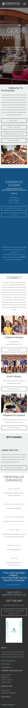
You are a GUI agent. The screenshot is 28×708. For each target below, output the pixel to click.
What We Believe (8, 661)
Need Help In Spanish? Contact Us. (14, 593)
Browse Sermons (14, 467)
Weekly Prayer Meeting (14, 504)
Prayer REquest (8, 705)
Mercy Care (14, 530)
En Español (14, 140)
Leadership (6, 667)
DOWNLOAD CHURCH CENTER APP (14, 612)
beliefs (14, 120)
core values (14, 127)
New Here (5, 664)
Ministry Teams (14, 545)
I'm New (14, 215)
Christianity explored (14, 517)
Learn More (14, 350)
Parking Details (14, 208)
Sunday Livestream (14, 68)
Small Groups (14, 489)
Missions (14, 558)
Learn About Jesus (14, 134)
